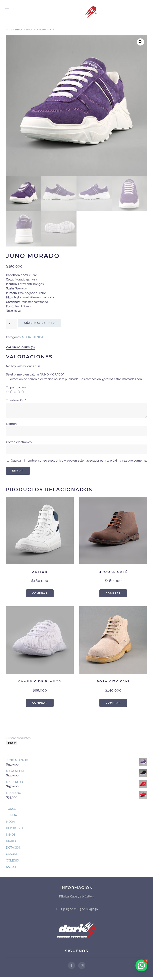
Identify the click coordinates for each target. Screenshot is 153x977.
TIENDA (19, 29)
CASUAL (12, 854)
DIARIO (11, 841)
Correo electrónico (19, 442)
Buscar (12, 742)
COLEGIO (12, 860)
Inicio (9, 29)
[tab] (18, 347)
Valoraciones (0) (20, 347)
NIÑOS (11, 834)
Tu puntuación (16, 387)
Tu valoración (16, 400)
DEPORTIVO (14, 828)
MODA (29, 29)
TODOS (11, 809)
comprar (40, 593)
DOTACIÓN (13, 847)
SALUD (11, 867)
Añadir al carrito (39, 322)
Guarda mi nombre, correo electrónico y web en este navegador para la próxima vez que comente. (79, 460)
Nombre (12, 424)
